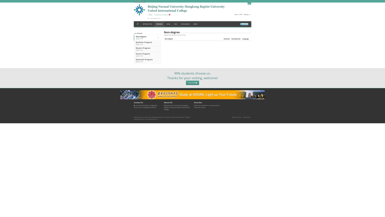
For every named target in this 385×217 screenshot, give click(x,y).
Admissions (247, 117)
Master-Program (143, 49)
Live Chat (192, 83)
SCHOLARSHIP (185, 24)
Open (249, 4)
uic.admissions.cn (152, 119)
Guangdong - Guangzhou (161, 15)
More (195, 24)
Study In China (237, 117)
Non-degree (141, 37)
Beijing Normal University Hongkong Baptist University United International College (162, 117)
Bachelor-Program (144, 43)
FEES (175, 24)
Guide (168, 24)
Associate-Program (144, 60)
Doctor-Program (143, 55)
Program (159, 24)
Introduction (147, 24)
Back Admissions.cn (140, 1)
